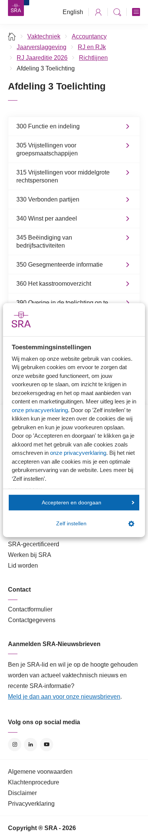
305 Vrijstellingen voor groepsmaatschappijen (47, 149)
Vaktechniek (43, 36)
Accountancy (89, 36)
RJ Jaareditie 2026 (42, 57)
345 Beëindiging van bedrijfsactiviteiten (44, 241)
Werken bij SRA (29, 555)
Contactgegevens (31, 620)
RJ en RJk (92, 47)
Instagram (14, 744)
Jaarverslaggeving (41, 47)
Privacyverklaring (31, 803)
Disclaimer (22, 793)
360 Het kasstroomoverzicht (53, 283)
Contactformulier (30, 609)
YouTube (46, 744)
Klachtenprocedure (33, 782)
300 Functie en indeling (48, 126)
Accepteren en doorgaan (71, 502)
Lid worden (23, 565)
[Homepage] (16, 8)
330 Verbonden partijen (47, 199)
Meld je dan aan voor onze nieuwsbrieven (64, 696)
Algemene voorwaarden (40, 771)
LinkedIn (30, 744)
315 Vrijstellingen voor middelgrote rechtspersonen (63, 176)
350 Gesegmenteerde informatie (59, 264)
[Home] (12, 36)
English (73, 12)
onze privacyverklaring (40, 409)
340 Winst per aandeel (46, 218)
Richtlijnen (93, 57)
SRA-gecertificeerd (33, 544)
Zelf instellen (71, 523)
